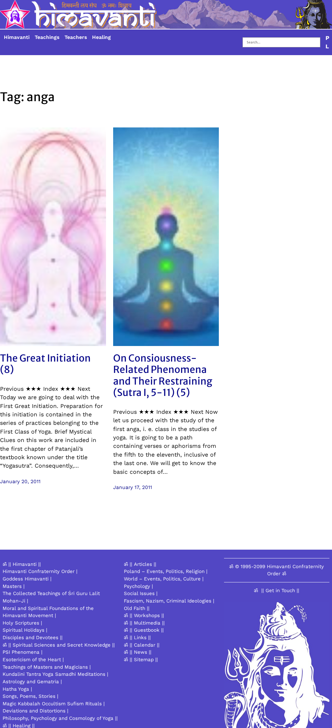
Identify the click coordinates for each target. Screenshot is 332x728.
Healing (101, 37)
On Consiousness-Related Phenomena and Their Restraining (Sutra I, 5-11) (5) (162, 375)
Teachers (76, 37)
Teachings (47, 37)
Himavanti (17, 37)
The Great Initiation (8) (45, 364)
